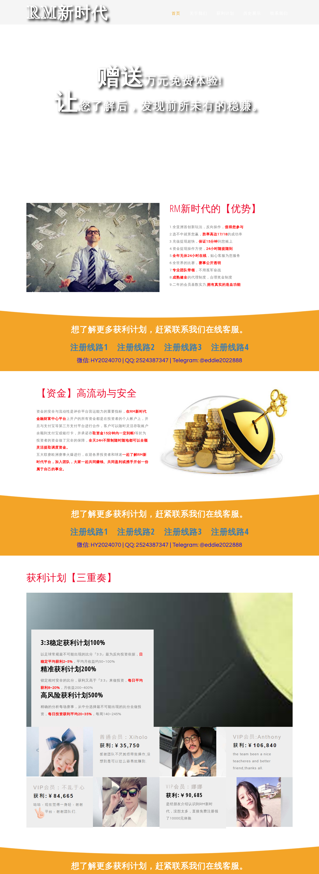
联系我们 (279, 13)
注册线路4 (230, 346)
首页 (176, 13)
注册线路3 (183, 346)
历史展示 (252, 13)
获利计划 (225, 13)
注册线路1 (89, 346)
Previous (21, 91)
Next (297, 91)
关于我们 (198, 13)
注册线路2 (136, 346)
